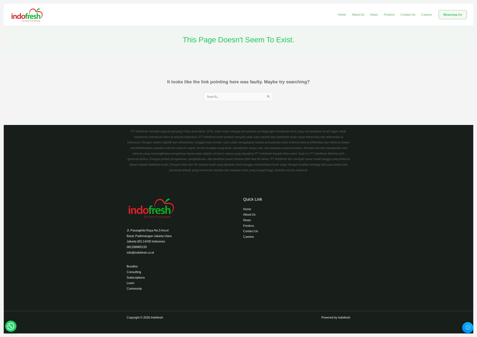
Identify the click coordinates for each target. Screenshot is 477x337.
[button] (453, 14)
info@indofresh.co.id (140, 252)
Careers (426, 14)
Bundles (132, 266)
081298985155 (137, 247)
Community (134, 288)
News (374, 14)
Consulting (134, 272)
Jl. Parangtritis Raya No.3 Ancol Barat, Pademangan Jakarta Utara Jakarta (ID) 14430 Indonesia (149, 236)
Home (342, 14)
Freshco (389, 14)
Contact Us (408, 14)
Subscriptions (136, 277)
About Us (358, 14)
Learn (130, 283)
